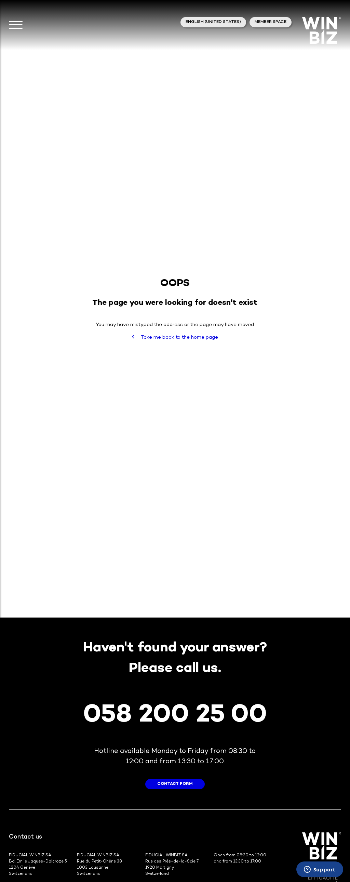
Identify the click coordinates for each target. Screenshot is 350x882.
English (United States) (213, 22)
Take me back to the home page (178, 337)
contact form (175, 784)
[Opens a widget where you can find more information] (319, 870)
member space (270, 22)
